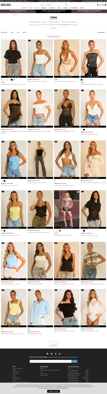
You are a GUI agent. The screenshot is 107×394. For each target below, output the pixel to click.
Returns (14, 370)
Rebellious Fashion (6, 4)
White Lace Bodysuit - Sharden (35, 284)
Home (14, 14)
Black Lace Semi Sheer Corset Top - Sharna (38, 232)
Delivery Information (18, 368)
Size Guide (15, 373)
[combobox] (53, 4)
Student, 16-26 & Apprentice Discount (49, 370)
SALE (30, 8)
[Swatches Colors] (2, 80)
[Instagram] (55, 354)
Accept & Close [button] (53, 391)
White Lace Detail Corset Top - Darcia (37, 81)
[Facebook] (47, 354)
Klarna (14, 380)
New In (25, 8)
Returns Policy (16, 371)
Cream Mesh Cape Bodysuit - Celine (90, 331)
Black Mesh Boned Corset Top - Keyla (37, 182)
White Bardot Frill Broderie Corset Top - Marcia (39, 131)
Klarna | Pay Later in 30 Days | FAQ (21, 382)
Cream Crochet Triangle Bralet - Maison (63, 185)
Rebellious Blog (44, 375)
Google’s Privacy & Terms (62, 386)
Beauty (82, 8)
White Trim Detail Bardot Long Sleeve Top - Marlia (93, 182)
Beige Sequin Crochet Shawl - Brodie (63, 235)
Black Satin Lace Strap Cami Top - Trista (64, 284)
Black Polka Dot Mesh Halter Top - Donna (64, 131)
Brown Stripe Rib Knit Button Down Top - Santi (92, 284)
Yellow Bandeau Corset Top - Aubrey (10, 235)
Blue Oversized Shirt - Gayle (35, 333)
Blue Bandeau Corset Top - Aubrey (9, 185)
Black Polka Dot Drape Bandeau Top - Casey (91, 84)
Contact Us (15, 377)
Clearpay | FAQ (16, 378)
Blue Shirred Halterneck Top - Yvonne (10, 284)
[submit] (66, 4)
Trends (65, 8)
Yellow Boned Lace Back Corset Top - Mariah (12, 333)
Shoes (59, 8)
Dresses (43, 8)
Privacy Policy (43, 373)
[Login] (100, 5)
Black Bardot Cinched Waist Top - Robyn (64, 331)
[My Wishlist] (98, 5)
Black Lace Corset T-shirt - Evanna (89, 235)
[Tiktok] (59, 354)
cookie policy (65, 388)
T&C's (41, 371)
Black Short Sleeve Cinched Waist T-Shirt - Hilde (13, 84)
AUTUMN (36, 8)
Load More (53, 345)
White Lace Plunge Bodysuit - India (89, 134)
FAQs (14, 375)
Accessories (74, 8)
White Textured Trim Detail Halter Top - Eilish (65, 81)
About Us (42, 368)
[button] (25, 41)
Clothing (52, 8)
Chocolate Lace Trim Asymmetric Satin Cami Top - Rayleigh (13, 132)
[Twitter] (51, 354)
